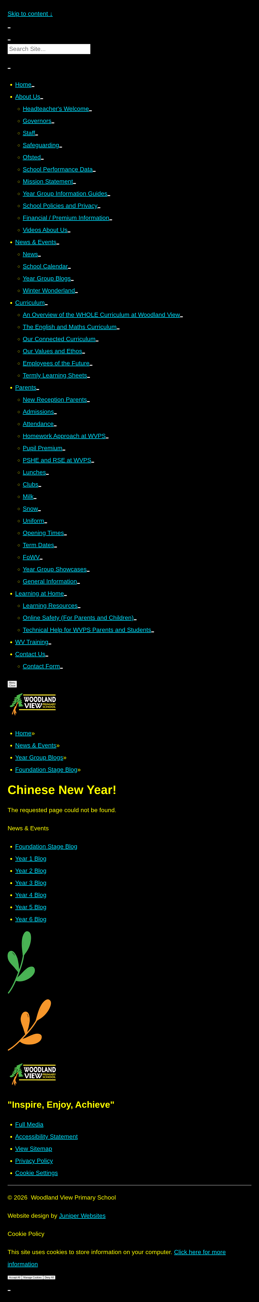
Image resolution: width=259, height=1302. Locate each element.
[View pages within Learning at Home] (65, 595)
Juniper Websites (82, 1215)
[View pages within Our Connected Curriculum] (97, 341)
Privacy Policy (34, 1160)
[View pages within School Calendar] (69, 268)
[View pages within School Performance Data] (94, 171)
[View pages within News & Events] (57, 244)
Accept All (14, 1277)
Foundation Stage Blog (46, 769)
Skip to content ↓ (30, 13)
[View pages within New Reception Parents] (88, 401)
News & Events (35, 745)
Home (23, 733)
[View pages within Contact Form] (61, 668)
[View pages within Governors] (52, 122)
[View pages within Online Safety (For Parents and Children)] (135, 619)
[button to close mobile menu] (9, 27)
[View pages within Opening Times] (65, 534)
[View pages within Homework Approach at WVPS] (107, 438)
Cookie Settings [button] (36, 1172)
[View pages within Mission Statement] (74, 183)
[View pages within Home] (33, 86)
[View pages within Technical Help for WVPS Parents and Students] (152, 631)
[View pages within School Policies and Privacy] (98, 207)
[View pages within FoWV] (41, 559)
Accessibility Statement (46, 1136)
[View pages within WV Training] (49, 644)
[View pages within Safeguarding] (60, 147)
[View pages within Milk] (35, 498)
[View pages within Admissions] (55, 413)
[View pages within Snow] (39, 510)
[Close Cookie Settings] (9, 1290)
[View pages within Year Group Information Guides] (108, 195)
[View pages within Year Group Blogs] (72, 280)
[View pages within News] (39, 256)
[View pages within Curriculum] (46, 304)
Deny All (49, 1277)
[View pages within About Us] (41, 98)
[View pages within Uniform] (45, 522)
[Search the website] (9, 40)
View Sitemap (33, 1148)
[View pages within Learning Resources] (79, 607)
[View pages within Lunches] (47, 474)
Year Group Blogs (39, 757)
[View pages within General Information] (78, 583)
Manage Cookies (32, 1277)
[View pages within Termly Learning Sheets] (88, 377)
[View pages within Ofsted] (42, 159)
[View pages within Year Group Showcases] (88, 571)
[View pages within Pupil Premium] (63, 450)
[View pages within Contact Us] (46, 656)
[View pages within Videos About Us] (69, 232)
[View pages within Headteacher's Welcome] (90, 110)
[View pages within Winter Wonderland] (76, 292)
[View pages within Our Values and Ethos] (83, 353)
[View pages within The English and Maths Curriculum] (118, 328)
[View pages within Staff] (36, 135)
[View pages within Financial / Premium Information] (110, 219)
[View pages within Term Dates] (55, 547)
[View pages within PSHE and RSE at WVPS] (92, 462)
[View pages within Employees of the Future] (91, 365)
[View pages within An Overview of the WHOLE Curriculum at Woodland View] (181, 316)
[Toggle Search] (9, 68)
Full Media (29, 1124)
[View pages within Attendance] (55, 425)
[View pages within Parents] (37, 389)
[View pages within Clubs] (39, 486)
